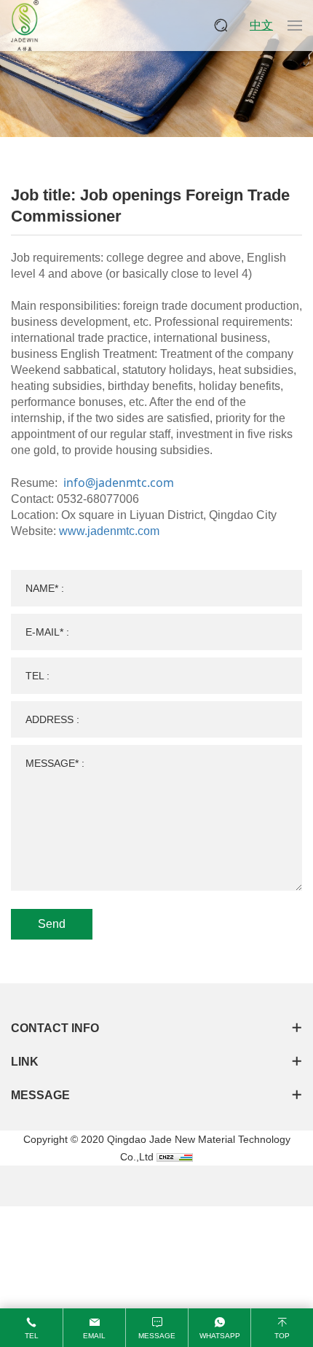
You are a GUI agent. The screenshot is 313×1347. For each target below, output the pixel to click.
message (156, 1336)
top (282, 1336)
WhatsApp (219, 1336)
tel (32, 1336)
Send (52, 924)
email (94, 1336)
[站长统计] (174, 1157)
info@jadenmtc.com (118, 483)
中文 (261, 25)
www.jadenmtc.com (109, 531)
